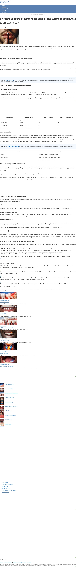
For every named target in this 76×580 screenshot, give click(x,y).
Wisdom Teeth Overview (4, 302)
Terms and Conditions (8, 562)
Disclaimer (24, 562)
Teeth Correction (5, 492)
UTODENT (5, 2)
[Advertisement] (38, 541)
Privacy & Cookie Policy (17, 562)
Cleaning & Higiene (5, 8)
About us (1, 562)
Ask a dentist (4, 12)
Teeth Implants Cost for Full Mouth (6, 327)
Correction (4, 10)
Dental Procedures (6, 488)
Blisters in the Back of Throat (10, 415)
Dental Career (5, 486)
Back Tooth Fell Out (8, 419)
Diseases (3, 5)
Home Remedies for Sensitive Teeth (6, 366)
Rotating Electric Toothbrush (13, 146)
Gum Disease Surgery (4, 314)
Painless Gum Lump (8, 410)
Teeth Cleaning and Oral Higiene (9, 490)
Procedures (4, 7)
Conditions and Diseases (7, 484)
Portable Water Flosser (10, 80)
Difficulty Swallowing (4, 353)
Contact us (29, 562)
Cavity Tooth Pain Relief (4, 340)
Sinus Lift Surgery (8, 424)
